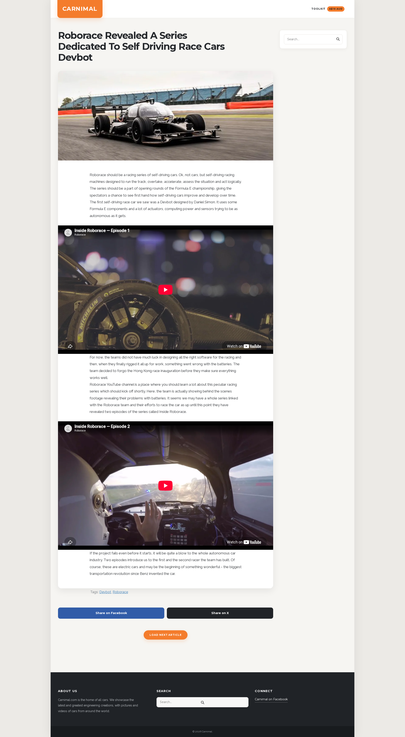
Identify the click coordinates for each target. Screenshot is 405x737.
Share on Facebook (111, 613)
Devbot (105, 592)
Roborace (120, 592)
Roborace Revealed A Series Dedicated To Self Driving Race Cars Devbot (141, 46)
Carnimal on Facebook (271, 699)
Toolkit (327, 8)
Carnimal (79, 8)
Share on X (220, 613)
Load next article (166, 634)
